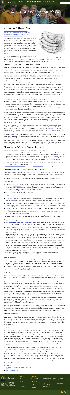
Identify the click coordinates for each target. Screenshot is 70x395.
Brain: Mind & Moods (13, 362)
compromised (51, 128)
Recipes (39, 1)
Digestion (33, 384)
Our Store (34, 4)
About (40, 4)
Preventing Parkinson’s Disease (13, 36)
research (31, 109)
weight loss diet (54, 156)
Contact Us (22, 386)
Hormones (33, 387)
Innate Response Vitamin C (53, 227)
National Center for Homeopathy (22, 321)
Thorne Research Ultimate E (13, 229)
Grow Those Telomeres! (11, 370)
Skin (44, 381)
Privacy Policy (60, 383)
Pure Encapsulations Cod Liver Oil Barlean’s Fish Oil (20, 222)
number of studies (11, 198)
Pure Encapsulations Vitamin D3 (39, 247)
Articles (45, 1)
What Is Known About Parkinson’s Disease (15, 31)
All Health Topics (46, 386)
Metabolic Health (46, 379)
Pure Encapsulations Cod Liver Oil (15, 166)
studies (52, 101)
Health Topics (31, 1)
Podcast (51, 1)
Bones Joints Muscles (36, 382)
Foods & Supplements (36, 386)
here (39, 154)
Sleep (44, 383)
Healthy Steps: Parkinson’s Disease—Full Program (17, 34)
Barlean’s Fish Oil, (38, 166)
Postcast (21, 383)
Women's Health (46, 384)
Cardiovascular (34, 378)
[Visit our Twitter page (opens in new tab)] (65, 392)
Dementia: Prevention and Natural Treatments (18, 367)
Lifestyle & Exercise (47, 378)
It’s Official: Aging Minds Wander (14, 368)
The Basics (21, 1)
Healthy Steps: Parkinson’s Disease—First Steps (17, 32)
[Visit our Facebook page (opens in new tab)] (62, 392)
